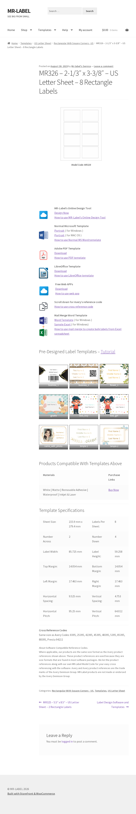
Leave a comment (103, 66)
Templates (44, 30)
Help (65, 30)
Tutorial (108, 351)
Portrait (59, 230)
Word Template (63, 320)
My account (85, 30)
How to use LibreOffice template (74, 275)
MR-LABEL (18, 10)
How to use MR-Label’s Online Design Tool (80, 217)
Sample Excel (62, 324)
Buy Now (113, 490)
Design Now (61, 213)
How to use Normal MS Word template (77, 240)
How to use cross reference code (73, 306)
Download (60, 253)
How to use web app (67, 293)
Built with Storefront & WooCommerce (31, 793)
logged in (67, 741)
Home (11, 30)
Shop (24, 30)
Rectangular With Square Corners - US (74, 43)
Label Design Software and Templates (113, 704)
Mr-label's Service (81, 66)
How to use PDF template (70, 257)
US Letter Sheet (42, 43)
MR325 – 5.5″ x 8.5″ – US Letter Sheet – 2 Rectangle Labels (59, 704)
